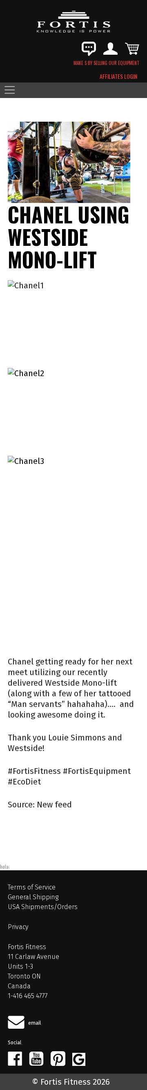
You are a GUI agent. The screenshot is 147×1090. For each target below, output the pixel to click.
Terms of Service (32, 887)
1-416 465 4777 (28, 996)
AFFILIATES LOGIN (118, 76)
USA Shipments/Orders (43, 907)
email (34, 1023)
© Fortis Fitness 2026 (71, 1082)
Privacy (18, 927)
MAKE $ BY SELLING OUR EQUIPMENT (106, 63)
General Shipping (33, 897)
